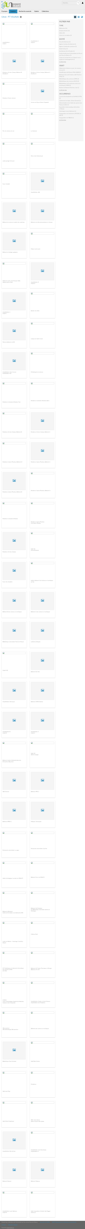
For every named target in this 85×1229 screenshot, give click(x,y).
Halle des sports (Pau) (8, 282)
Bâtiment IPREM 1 (7, 821)
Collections (45, 11)
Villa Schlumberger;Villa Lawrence (10, 1029)
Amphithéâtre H (35, 1151)
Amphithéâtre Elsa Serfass (9, 1151)
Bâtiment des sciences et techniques (40, 1028)
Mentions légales (12, 1224)
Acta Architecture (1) (64, 41)
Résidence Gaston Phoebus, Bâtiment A (40, 490)
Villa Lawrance (6, 1028)
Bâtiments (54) (63, 28)
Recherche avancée (25, 11)
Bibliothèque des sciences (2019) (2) (69, 81)
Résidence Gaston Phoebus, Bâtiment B (12, 492)
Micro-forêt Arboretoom (37, 156)
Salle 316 (33, 549)
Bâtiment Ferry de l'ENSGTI (37, 877)
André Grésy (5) (63, 48)
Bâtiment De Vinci (35, 671)
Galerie (36, 11)
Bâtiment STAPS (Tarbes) (37, 701)
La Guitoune (34, 131)
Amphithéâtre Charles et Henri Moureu (40, 1001)
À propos (4, 11)
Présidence (33, 1084)
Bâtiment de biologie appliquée (10, 252)
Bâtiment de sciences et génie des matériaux (14, 222)
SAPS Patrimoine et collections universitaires (64, 1222)
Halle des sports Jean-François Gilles (11, 280)
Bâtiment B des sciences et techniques (12, 611)
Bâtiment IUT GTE (35, 969)
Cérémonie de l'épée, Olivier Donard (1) (70, 100)
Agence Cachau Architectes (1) (67, 44)
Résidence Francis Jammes (9, 98)
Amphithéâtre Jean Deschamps (38, 1149)
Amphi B (5, 733)
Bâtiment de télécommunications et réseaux (41, 222)
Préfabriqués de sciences (37, 372)
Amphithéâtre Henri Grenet (9, 372)
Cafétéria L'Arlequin (35, 641)
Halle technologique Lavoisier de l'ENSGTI (13, 878)
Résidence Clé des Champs (9, 551)
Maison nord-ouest (35, 249)
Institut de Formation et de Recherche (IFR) (13, 912)
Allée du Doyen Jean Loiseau (37, 1121)
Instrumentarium (35, 550)
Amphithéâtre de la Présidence (38, 1002)
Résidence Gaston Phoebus (37, 521)
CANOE (4, 1000)
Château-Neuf (34, 934)
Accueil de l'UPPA (45, 1222)
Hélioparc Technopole (36, 821)
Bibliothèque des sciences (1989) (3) (69, 78)
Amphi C (5, 313)
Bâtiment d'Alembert (8, 911)
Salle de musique (34, 754)
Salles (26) (62, 33)
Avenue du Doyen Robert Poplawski (40, 102)
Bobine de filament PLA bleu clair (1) (69, 87)
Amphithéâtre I (6, 42)
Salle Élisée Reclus (35, 1061)
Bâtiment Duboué (7, 1181)
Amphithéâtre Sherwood (9, 701)
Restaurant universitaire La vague (11, 850)
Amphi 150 (5, 670)
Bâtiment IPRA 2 (35, 791)
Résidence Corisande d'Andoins (10, 518)
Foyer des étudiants (7, 581)
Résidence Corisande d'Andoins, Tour (12, 402)
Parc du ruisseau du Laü (8, 131)
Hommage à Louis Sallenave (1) (67, 111)
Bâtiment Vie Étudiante (36, 908)
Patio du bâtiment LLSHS (9, 342)
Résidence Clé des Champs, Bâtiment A (40, 432)
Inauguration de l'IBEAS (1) (66, 117)
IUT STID (5, 970)
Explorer (13, 11)
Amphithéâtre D (35, 282)
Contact (4, 1224)
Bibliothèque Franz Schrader (9, 1061)
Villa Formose (6, 791)
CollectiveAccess (10, 1227)
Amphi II (33, 42)
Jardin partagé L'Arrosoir (8, 161)
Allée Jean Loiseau (35, 1119)
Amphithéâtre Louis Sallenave (10, 1211)
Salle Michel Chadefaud (8, 1121)
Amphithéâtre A (35, 731)
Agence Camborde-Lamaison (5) (68, 46)
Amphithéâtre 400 (35, 192)
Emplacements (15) (64, 30)
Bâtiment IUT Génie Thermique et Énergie (41, 968)
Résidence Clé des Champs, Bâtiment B (12, 432)
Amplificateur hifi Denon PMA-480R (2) (70, 72)
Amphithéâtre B (6, 731)
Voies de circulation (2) (65, 35)
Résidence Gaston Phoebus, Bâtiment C (40, 462)
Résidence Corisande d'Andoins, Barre (40, 400)
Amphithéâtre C (6, 312)
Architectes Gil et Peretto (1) (67, 51)
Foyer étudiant (6, 184)
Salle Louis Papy (6, 1091)
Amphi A (33, 733)
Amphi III (5, 1212)
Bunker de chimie (35, 310)
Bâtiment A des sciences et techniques (40, 611)
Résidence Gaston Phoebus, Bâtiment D (12, 462)
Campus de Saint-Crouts (37, 338)
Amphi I (4, 43)
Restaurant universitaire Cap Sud (39, 848)
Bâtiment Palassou (35, 1181)
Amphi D (33, 283)
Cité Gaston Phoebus (36, 523)
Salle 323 (33, 753)
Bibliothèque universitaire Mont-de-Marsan (13, 641)
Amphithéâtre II (35, 41)
